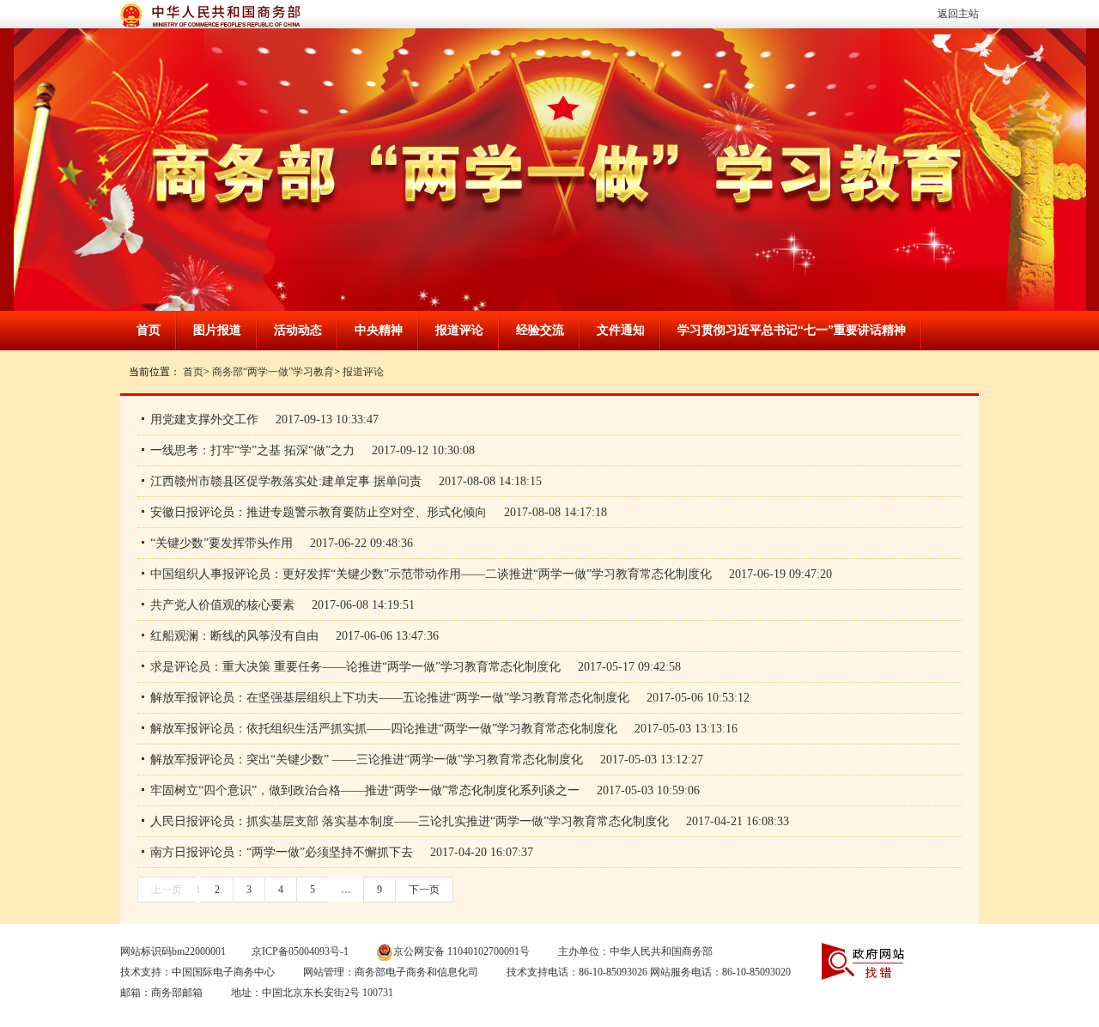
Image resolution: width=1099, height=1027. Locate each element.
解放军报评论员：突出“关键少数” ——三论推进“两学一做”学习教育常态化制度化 (366, 759)
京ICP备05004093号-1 (300, 951)
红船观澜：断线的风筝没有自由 (234, 635)
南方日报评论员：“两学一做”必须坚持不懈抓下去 (281, 852)
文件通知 (621, 330)
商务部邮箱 (177, 993)
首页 (149, 330)
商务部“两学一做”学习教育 (273, 372)
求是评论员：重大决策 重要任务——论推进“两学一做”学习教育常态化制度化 (355, 666)
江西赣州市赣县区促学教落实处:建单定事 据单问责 (286, 481)
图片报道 (217, 330)
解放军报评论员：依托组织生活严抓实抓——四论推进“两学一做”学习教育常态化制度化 (383, 728)
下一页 (424, 890)
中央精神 (379, 330)
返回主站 (958, 14)
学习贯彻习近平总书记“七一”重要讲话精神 (791, 330)
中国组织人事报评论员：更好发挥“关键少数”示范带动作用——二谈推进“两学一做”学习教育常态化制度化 (431, 574)
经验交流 (540, 330)
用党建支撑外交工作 (204, 419)
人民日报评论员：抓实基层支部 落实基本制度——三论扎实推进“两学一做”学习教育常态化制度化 (409, 821)
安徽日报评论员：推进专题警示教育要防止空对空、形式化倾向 (318, 512)
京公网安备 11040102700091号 (461, 951)
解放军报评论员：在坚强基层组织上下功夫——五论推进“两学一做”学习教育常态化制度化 (389, 697)
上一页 (166, 890)
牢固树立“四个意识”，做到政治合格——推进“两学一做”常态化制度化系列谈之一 (365, 790)
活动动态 (298, 330)
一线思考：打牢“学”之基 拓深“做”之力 (252, 450)
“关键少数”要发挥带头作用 (221, 543)
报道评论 (459, 330)
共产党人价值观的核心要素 (222, 605)
